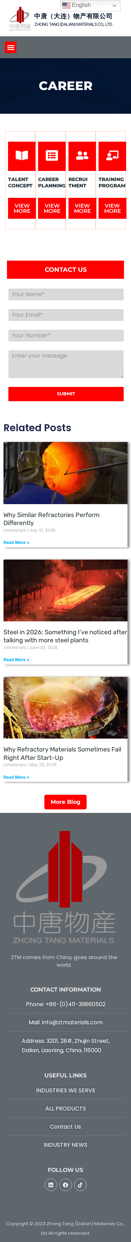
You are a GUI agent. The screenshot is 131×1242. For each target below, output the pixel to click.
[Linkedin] (51, 1185)
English (81, 5)
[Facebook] (65, 1185)
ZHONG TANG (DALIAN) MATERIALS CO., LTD (73, 24)
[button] (10, 47)
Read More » (16, 542)
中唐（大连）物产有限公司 (73, 16)
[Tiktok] (80, 1185)
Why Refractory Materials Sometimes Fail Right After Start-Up (62, 753)
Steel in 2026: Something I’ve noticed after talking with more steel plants (65, 636)
